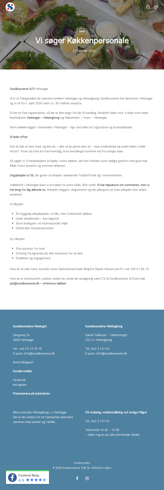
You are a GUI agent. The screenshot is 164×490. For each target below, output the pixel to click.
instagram (20, 384)
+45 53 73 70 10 (30, 348)
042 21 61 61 (100, 348)
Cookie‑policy (82, 463)
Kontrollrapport (23, 362)
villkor (108, 468)
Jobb (82, 31)
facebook (19, 379)
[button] (156, 7)
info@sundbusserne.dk (39, 353)
